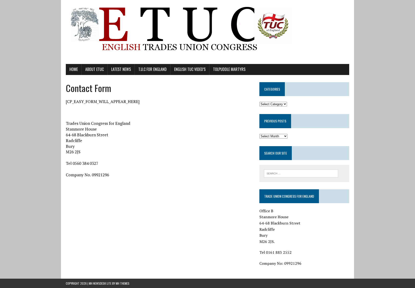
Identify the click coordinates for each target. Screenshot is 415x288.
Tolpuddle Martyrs (229, 69)
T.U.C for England (152, 69)
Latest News (121, 69)
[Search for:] (301, 173)
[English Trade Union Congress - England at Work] (207, 32)
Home (73, 69)
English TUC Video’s (190, 69)
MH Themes (122, 283)
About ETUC (94, 69)
